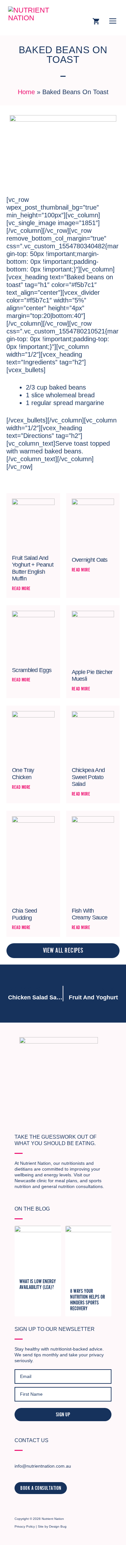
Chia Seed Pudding (24, 914)
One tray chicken (23, 773)
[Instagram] (19, 1504)
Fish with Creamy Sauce (90, 914)
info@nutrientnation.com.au (43, 1466)
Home (26, 91)
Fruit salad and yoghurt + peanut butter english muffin (32, 568)
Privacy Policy (25, 1526)
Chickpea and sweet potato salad (88, 777)
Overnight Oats (90, 560)
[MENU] (113, 22)
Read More (21, 588)
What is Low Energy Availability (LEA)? (37, 1284)
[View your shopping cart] (96, 22)
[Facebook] (30, 1504)
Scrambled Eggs (31, 670)
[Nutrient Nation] (37, 17)
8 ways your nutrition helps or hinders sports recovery (87, 1300)
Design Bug (58, 1526)
